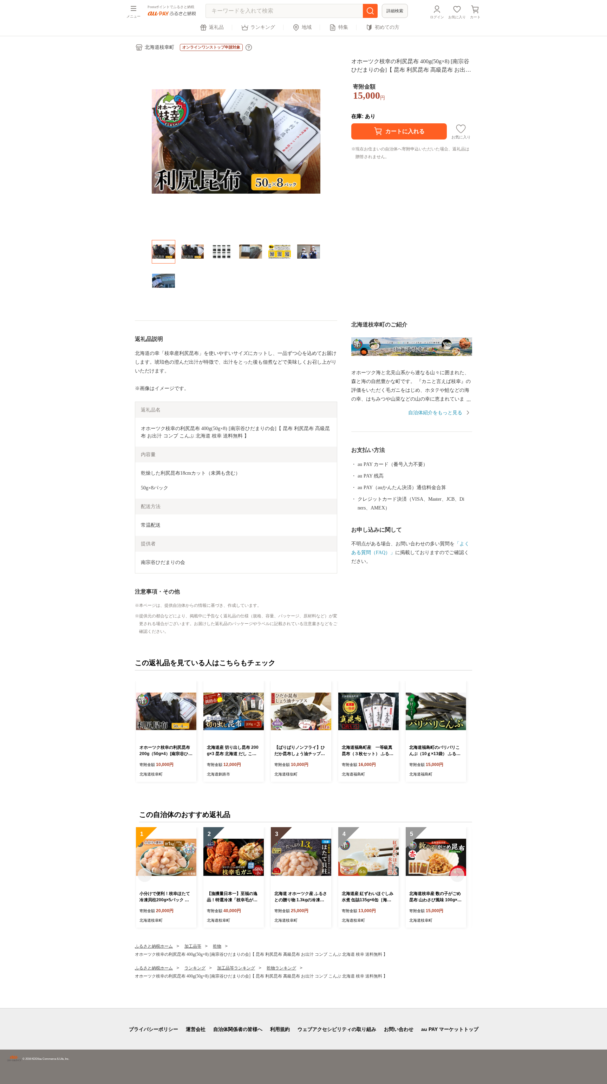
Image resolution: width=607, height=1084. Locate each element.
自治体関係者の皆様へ (237, 1029)
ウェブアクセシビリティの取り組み (337, 1029)
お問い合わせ (398, 1029)
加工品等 (192, 946)
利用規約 (280, 1029)
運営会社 (195, 1029)
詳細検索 (394, 10)
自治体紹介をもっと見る (435, 412)
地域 (307, 27)
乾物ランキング (281, 968)
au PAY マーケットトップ (449, 1029)
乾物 (217, 946)
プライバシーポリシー (153, 1029)
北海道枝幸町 (159, 47)
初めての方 (387, 27)
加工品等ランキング (236, 968)
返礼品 (216, 27)
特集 (343, 27)
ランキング (262, 27)
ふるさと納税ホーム (154, 946)
